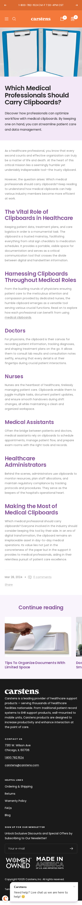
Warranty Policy (15, 801)
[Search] (14, 19)
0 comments (42, 577)
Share (9, 585)
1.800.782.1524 (14, 758)
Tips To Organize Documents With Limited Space (35, 665)
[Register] (71, 848)
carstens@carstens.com (22, 765)
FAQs (8, 808)
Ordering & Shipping (18, 786)
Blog (8, 815)
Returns (10, 794)
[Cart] (62, 19)
